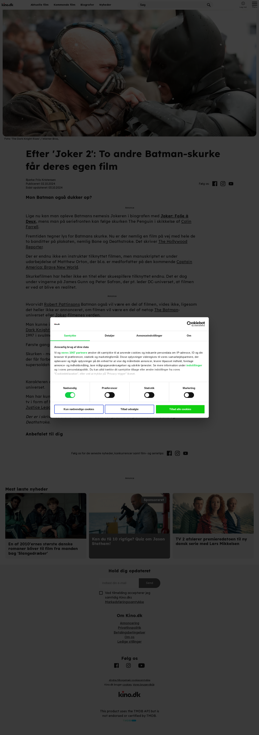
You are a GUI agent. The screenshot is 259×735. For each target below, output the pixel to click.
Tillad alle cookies (180, 409)
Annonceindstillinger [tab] (149, 335)
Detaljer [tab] (110, 335)
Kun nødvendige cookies (79, 409)
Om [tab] (189, 335)
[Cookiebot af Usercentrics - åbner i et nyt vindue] (189, 324)
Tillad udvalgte (129, 409)
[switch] (110, 395)
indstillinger (194, 365)
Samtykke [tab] (70, 335)
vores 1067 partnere (74, 352)
